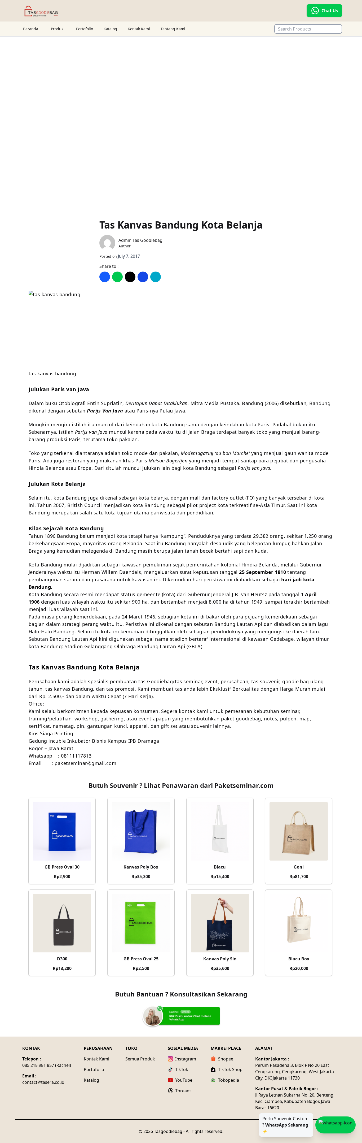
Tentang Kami (173, 28)
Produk (57, 28)
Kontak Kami (139, 28)
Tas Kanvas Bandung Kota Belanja (181, 224)
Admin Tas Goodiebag (140, 240)
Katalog (110, 28)
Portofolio (84, 28)
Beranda (30, 28)
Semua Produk (140, 1059)
